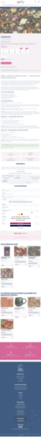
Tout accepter (20, 223)
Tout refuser (20, 225)
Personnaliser (20, 227)
